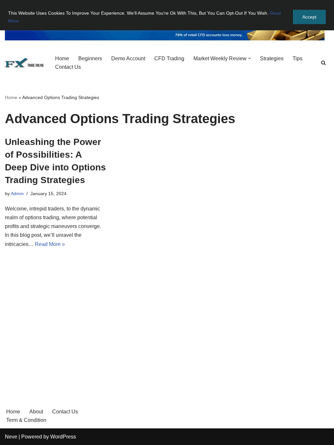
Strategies (271, 58)
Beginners (90, 58)
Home (62, 58)
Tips (297, 58)
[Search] (323, 62)
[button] (249, 58)
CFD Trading (169, 58)
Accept (309, 17)
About (36, 411)
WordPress (63, 436)
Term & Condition (26, 420)
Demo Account (128, 58)
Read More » (50, 244)
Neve (11, 436)
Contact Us (68, 67)
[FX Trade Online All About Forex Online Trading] (24, 62)
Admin (17, 193)
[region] (167, 15)
